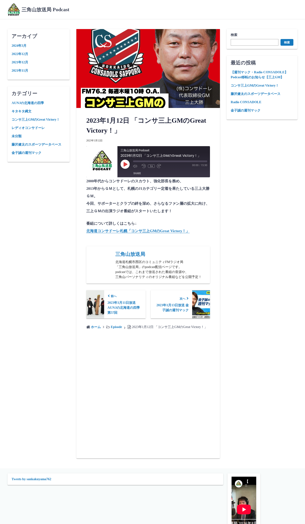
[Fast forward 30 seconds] (160, 166)
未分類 (17, 136)
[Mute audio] (136, 166)
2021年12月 (20, 62)
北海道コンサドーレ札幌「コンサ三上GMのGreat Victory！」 (138, 231)
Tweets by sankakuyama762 (31, 479)
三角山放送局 (130, 254)
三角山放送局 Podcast (45, 9)
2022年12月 (20, 54)
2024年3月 (19, 45)
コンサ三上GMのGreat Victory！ (255, 85)
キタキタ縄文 (22, 111)
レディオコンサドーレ (28, 128)
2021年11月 (20, 70)
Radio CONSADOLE (246, 102)
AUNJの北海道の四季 (28, 103)
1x (151, 166)
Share (137, 173)
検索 (234, 35)
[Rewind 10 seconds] (144, 166)
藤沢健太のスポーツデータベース (256, 93)
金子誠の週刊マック (246, 110)
